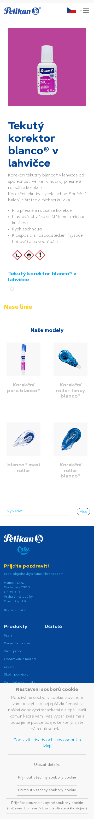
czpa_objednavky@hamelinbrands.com (33, 574)
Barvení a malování (18, 643)
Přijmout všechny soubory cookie (47, 778)
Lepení (9, 666)
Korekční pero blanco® (23, 388)
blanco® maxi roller (23, 468)
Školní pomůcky (16, 674)
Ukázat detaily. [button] (47, 765)
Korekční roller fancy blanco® (70, 391)
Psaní (8, 635)
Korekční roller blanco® (70, 471)
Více (83, 512)
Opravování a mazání (20, 659)
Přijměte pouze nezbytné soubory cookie (47, 805)
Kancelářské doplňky (20, 682)
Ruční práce (13, 651)
